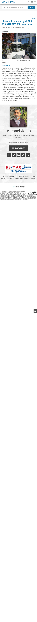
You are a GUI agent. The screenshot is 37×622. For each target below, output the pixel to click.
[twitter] (14, 155)
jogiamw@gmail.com (29, 178)
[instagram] (28, 155)
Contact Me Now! (18, 148)
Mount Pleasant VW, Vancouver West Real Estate (19, 29)
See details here (6, 65)
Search (31, 7)
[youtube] (23, 155)
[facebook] (9, 155)
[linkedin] (18, 155)
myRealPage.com (18, 187)
